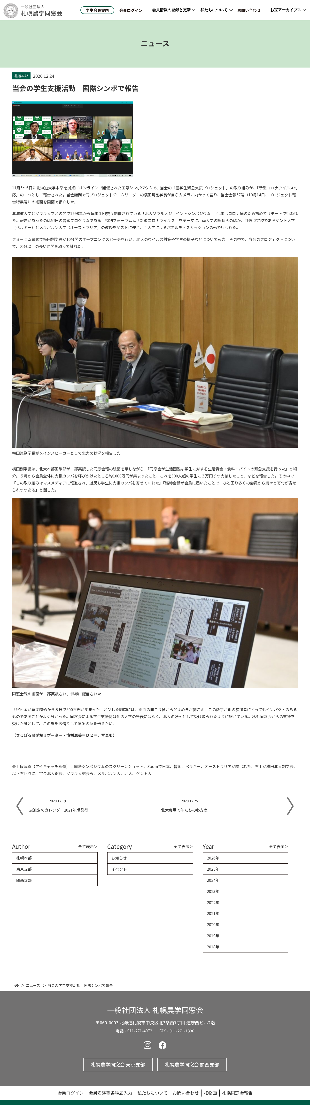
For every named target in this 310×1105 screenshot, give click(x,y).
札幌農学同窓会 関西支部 (192, 1064)
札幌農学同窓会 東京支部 (118, 1064)
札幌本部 (24, 858)
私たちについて (214, 10)
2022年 (213, 902)
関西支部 (24, 880)
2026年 (213, 858)
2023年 (213, 891)
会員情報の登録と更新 (171, 10)
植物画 (210, 1093)
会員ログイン (130, 10)
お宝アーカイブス (285, 10)
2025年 (213, 869)
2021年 (213, 913)
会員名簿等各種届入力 (110, 1093)
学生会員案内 (97, 10)
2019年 (213, 935)
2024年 (213, 880)
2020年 (213, 924)
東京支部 (24, 869)
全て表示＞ (88, 846)
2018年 (213, 947)
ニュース (33, 985)
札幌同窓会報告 (237, 1093)
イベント (119, 869)
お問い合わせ (249, 10)
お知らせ (119, 858)
